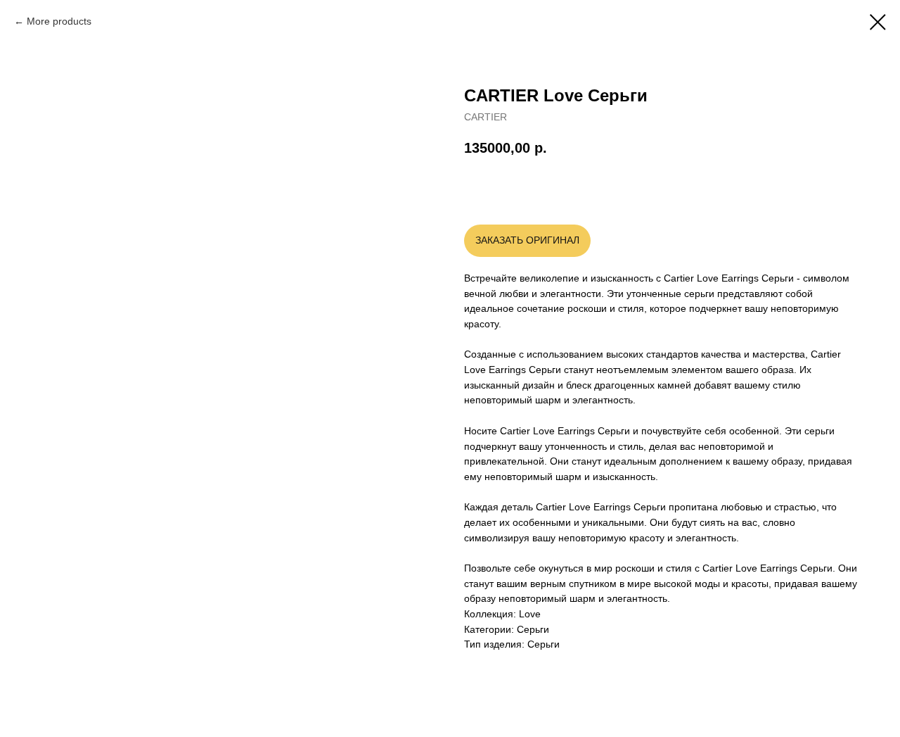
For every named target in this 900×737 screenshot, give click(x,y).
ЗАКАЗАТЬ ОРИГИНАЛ (527, 240)
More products (59, 21)
